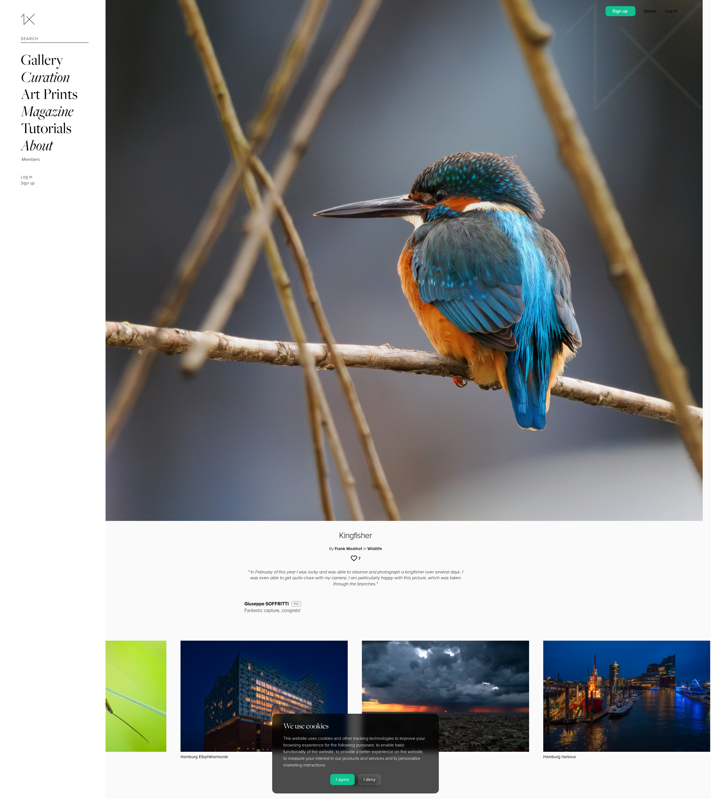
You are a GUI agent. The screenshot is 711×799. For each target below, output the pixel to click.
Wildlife (374, 548)
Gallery (42, 59)
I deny (369, 779)
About (37, 145)
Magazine (47, 111)
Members (31, 159)
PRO (296, 604)
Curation (45, 77)
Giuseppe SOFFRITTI (266, 604)
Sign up (28, 183)
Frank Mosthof (348, 548)
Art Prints (49, 94)
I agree (342, 779)
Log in (26, 176)
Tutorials (46, 128)
